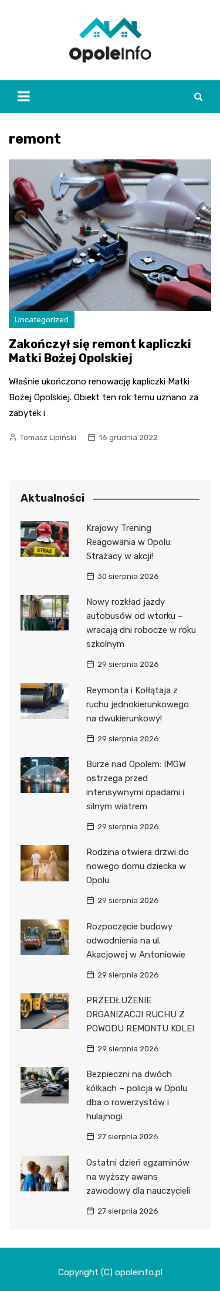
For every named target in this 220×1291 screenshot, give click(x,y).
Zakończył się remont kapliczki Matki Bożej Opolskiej (100, 351)
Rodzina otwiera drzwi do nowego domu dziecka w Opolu (137, 866)
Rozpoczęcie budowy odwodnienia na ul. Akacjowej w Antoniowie (135, 940)
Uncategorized (42, 319)
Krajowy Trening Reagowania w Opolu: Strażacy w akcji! (129, 542)
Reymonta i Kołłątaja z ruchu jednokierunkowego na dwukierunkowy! (137, 704)
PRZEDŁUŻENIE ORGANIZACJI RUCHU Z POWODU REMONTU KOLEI (140, 1014)
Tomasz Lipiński (48, 437)
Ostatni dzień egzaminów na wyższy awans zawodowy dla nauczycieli (138, 1176)
